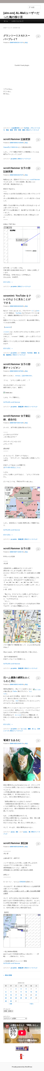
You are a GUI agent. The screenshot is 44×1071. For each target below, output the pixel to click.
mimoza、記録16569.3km (23, 375)
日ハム (34, 729)
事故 (7, 130)
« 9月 (10, 1004)
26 (26, 998)
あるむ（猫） (15, 832)
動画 (11, 130)
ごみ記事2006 (15, 128)
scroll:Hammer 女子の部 (16, 548)
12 (26, 992)
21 (36, 995)
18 (21, 995)
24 (16, 998)
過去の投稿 (7, 975)
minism (23, 353)
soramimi (8, 327)
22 (6, 998)
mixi (38, 311)
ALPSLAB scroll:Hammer (11, 402)
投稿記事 (20, 407)
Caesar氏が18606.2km (10, 147)
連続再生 (9, 355)
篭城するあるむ (12, 740)
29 (6, 1001)
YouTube (26, 128)
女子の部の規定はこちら (12, 467)
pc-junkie (14, 159)
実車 (19, 130)
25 (21, 998)
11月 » (32, 1004)
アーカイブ (6, 1009)
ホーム (6, 21)
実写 (15, 130)
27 (31, 998)
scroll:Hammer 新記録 (15, 843)
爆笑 (23, 130)
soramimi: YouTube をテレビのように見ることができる (17, 299)
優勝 (29, 729)
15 (6, 995)
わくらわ (18, 715)
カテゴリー (6, 1016)
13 (31, 992)
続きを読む (8, 282)
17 (16, 995)
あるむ (25, 832)
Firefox (15, 691)
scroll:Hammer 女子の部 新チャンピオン (16, 365)
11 (21, 992)
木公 (26, 42)
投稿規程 (22, 882)
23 (11, 998)
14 (36, 992)
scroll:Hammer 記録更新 (16, 139)
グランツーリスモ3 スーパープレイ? (16, 37)
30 (11, 1001)
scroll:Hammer (35, 179)
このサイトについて (17, 21)
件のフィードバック (32, 130)
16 (11, 995)
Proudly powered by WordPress (22, 1067)
